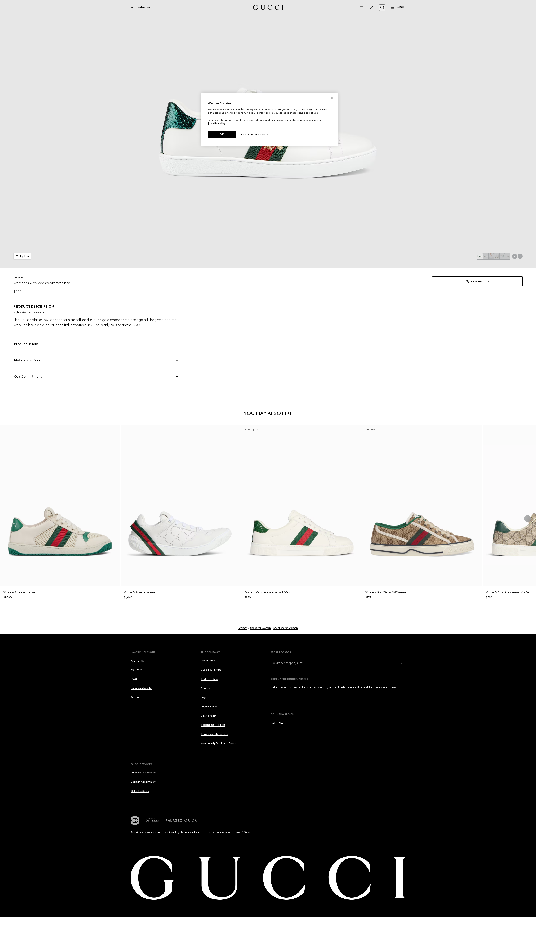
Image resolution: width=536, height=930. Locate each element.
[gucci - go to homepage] (268, 7)
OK (222, 134)
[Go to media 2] (485, 256)
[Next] (527, 518)
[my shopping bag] (361, 7)
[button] (96, 344)
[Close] (331, 98)
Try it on (24, 256)
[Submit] (402, 663)
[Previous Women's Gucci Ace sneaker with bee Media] (514, 256)
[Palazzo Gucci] (182, 820)
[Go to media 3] (491, 256)
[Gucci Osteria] (152, 820)
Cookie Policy (217, 123)
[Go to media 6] (507, 256)
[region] (269, 119)
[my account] (371, 7)
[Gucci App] (135, 820)
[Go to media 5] (502, 256)
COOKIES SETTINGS (213, 725)
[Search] (382, 7)
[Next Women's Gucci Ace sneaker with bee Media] (520, 256)
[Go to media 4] (496, 256)
